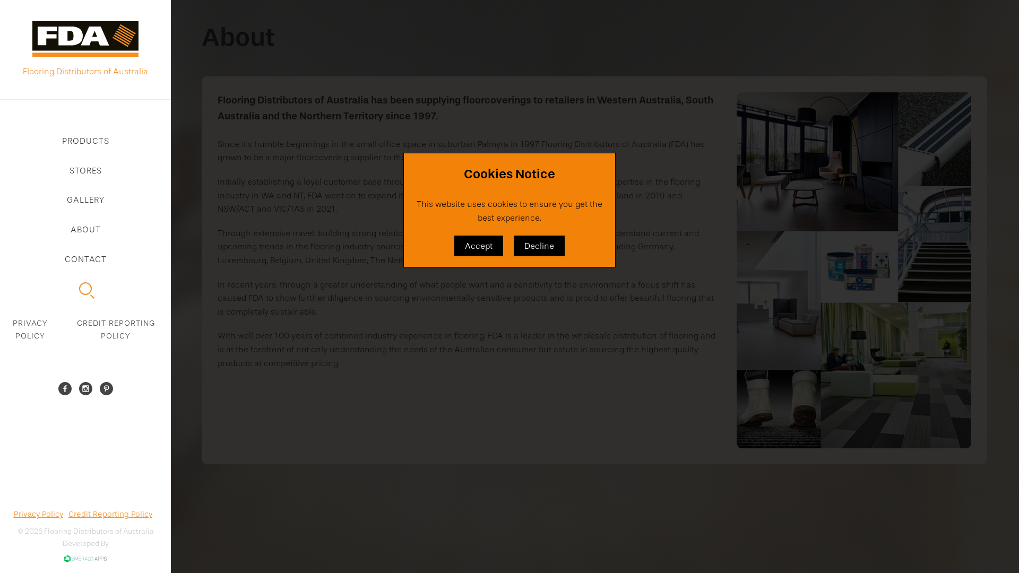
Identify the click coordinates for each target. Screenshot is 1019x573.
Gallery (86, 200)
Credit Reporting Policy (116, 329)
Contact (86, 259)
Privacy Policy (30, 329)
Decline (539, 246)
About (86, 229)
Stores (86, 171)
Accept (479, 246)
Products (85, 141)
